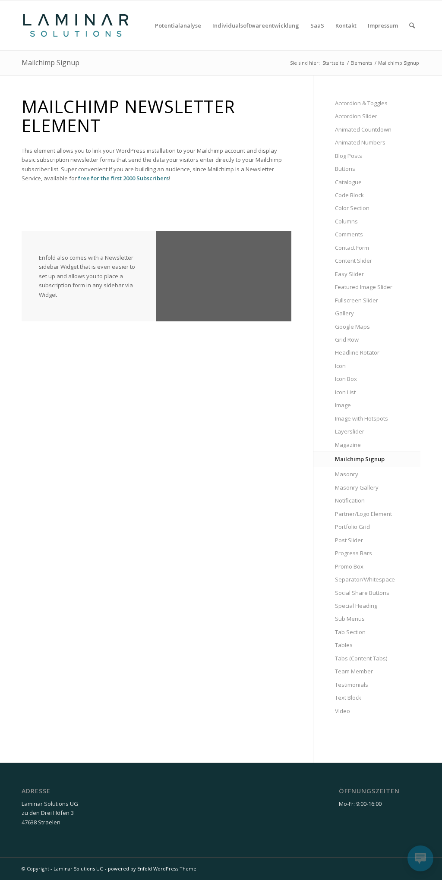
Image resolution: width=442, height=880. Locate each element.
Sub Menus (350, 618)
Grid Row (347, 339)
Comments (349, 234)
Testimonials (351, 684)
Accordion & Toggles (361, 103)
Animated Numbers (360, 142)
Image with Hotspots (361, 418)
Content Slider (353, 260)
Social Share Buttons (362, 593)
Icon (340, 366)
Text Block (348, 697)
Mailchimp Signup (50, 62)
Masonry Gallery (357, 487)
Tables (344, 645)
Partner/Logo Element (363, 514)
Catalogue (348, 182)
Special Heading (356, 606)
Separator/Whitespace (365, 579)
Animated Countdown (363, 129)
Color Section (352, 208)
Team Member (354, 671)
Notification (350, 500)
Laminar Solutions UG (79, 868)
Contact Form (352, 247)
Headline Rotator (357, 352)
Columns (346, 221)
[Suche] (412, 25)
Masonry (346, 474)
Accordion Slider (356, 116)
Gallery (344, 313)
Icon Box (346, 379)
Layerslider (349, 431)
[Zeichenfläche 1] (76, 25)
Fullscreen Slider (356, 300)
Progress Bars (353, 553)
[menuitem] (178, 25)
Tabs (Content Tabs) (361, 658)
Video (342, 711)
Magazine (348, 445)
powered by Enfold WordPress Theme (152, 868)
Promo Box (349, 566)
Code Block (349, 195)
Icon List (345, 392)
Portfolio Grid (352, 527)
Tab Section (350, 632)
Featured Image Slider (363, 287)
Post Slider (349, 540)
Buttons (345, 169)
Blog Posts (348, 156)
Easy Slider (349, 274)
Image (343, 405)
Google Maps (352, 326)
